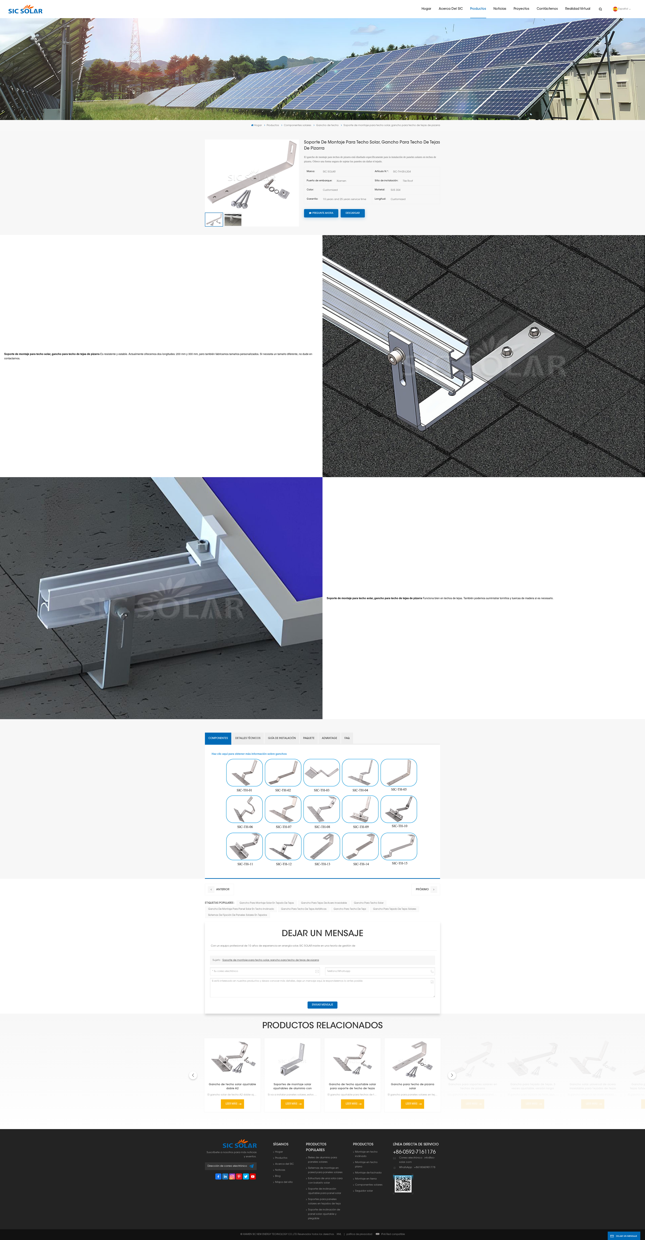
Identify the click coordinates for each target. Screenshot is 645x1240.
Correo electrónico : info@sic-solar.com (417, 1160)
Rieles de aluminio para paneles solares (322, 1159)
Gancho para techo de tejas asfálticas (304, 909)
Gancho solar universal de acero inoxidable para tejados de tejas (593, 1086)
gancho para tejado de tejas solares (394, 909)
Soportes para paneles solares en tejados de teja (324, 1201)
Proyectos (521, 9)
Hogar (426, 9)
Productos (478, 9)
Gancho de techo (327, 125)
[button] (452, 1075)
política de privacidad (359, 1234)
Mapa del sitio (284, 1182)
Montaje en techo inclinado (366, 1154)
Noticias (499, 9)
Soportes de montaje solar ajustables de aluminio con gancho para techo (292, 1087)
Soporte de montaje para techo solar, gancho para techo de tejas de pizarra (270, 960)
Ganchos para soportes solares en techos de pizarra (472, 1086)
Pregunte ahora (322, 213)
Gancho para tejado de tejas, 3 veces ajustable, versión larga (532, 1086)
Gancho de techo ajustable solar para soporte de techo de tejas (352, 1086)
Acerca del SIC (451, 9)
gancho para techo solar (368, 903)
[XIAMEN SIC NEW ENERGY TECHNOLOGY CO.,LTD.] (25, 9)
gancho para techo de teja (350, 909)
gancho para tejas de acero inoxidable (324, 903)
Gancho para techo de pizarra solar (412, 1086)
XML (339, 1234)
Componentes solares (297, 125)
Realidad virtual (577, 9)
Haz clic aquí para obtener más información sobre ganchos (249, 754)
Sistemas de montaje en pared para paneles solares (325, 1170)
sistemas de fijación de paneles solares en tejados (237, 915)
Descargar (353, 213)
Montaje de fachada (368, 1173)
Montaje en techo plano (366, 1164)
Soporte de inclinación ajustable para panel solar (324, 1191)
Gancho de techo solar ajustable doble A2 (232, 1086)
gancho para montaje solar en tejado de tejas (267, 903)
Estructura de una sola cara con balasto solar (325, 1180)
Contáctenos (547, 9)
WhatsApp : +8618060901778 (417, 1167)
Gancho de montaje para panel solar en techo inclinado (241, 909)
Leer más (231, 1104)
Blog (278, 1176)
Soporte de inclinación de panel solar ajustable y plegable (324, 1214)
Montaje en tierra (366, 1179)
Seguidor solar (364, 1191)
